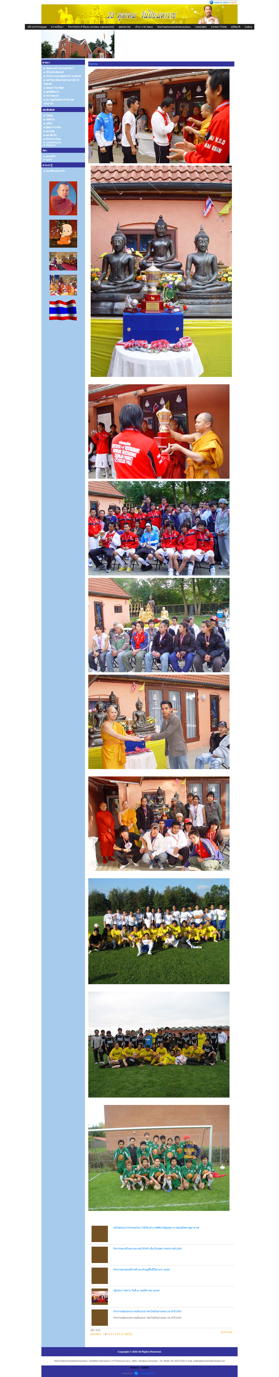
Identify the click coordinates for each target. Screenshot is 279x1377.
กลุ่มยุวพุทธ (201, 27)
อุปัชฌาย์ (235, 27)
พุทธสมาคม (125, 27)
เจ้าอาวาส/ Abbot (144, 27)
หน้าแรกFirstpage (37, 27)
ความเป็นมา (57, 27)
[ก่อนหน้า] (95, 1334)
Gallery (248, 27)
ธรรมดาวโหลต (219, 27)
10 (122, 1334)
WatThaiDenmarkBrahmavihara (174, 27)
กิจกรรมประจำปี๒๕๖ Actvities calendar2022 (91, 27)
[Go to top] (226, 1332)
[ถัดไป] (128, 1334)
